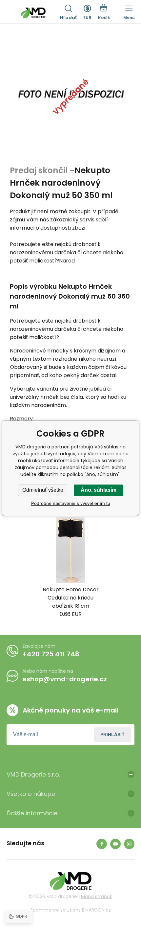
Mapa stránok (96, 896)
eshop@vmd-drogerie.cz (64, 679)
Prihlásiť (112, 734)
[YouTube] (115, 844)
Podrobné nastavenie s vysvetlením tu (70, 503)
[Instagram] (129, 844)
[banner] (33, 13)
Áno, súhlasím (98, 490)
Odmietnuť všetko (42, 490)
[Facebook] (101, 844)
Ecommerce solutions (55, 910)
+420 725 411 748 (50, 654)
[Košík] (104, 13)
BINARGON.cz (96, 910)
